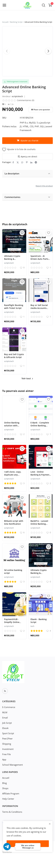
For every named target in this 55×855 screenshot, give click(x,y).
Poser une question (42, 109)
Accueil (5, 22)
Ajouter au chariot (29, 140)
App (4, 759)
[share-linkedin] (31, 162)
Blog (4, 783)
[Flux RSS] (5, 691)
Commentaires (12, 197)
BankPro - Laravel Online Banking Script (39, 524)
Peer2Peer (7, 738)
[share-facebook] (13, 162)
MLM (4, 712)
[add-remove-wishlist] (22, 232)
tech (32, 626)
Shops (5, 788)
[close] (49, 823)
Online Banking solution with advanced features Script (13, 427)
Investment (7, 749)
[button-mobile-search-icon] (43, 5)
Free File (6, 754)
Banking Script (16, 22)
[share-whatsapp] (22, 162)
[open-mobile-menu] (4, 5)
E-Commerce (8, 707)
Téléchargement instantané (16, 81)
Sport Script (8, 733)
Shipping (6, 743)
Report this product (44, 186)
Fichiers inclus (9, 126)
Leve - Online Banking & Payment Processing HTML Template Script (40, 476)
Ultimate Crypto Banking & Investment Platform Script (12, 260)
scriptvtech (17, 96)
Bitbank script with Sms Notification (13, 522)
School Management (12, 764)
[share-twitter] (18, 162)
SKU (4, 117)
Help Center (8, 798)
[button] (48, 51)
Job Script (7, 722)
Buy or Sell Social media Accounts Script (39, 308)
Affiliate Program (10, 793)
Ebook (5, 728)
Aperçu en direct (29, 156)
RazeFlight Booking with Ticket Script (13, 306)
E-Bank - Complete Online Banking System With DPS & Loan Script (40, 427)
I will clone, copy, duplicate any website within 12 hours (13, 476)
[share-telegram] (36, 162)
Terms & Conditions (12, 811)
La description (12, 173)
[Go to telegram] (7, 846)
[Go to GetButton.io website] (7, 852)
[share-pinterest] (27, 162)
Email (5, 717)
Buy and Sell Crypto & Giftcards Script (14, 356)
